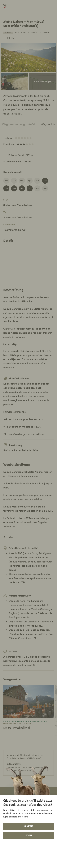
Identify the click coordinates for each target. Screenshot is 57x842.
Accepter (28, 826)
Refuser (28, 835)
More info (23, 816)
